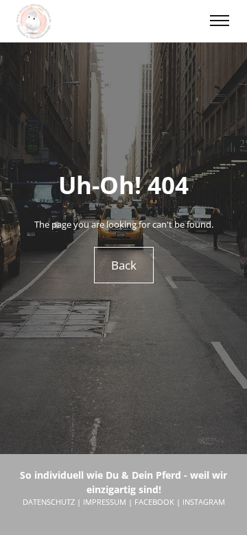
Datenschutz (49, 502)
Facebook (154, 502)
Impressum (104, 502)
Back (124, 265)
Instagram (204, 502)
